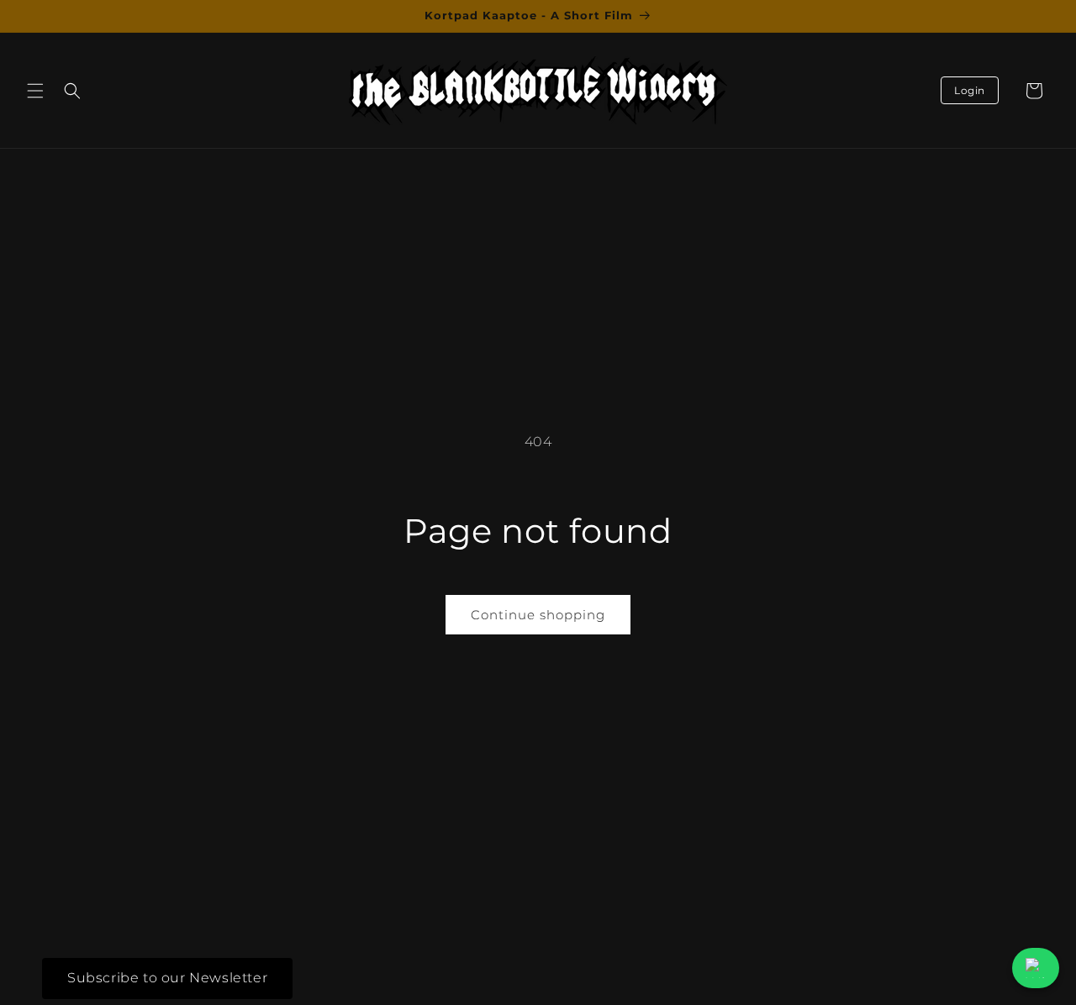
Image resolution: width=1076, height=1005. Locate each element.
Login (969, 90)
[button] (35, 90)
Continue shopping (538, 615)
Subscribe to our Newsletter (167, 978)
